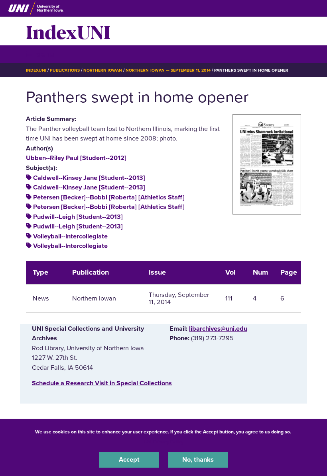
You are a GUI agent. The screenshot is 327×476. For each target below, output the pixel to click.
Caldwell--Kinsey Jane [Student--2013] (89, 178)
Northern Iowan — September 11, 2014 (168, 70)
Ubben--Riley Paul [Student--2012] (76, 158)
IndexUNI (68, 31)
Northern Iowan (102, 70)
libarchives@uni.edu (218, 329)
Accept (129, 460)
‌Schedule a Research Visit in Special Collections (102, 383)
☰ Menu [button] (40, 54)
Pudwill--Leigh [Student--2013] (78, 217)
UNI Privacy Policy (163, 442)
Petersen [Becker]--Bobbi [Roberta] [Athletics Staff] (109, 197)
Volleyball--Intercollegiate (70, 236)
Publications (64, 70)
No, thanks (198, 460)
